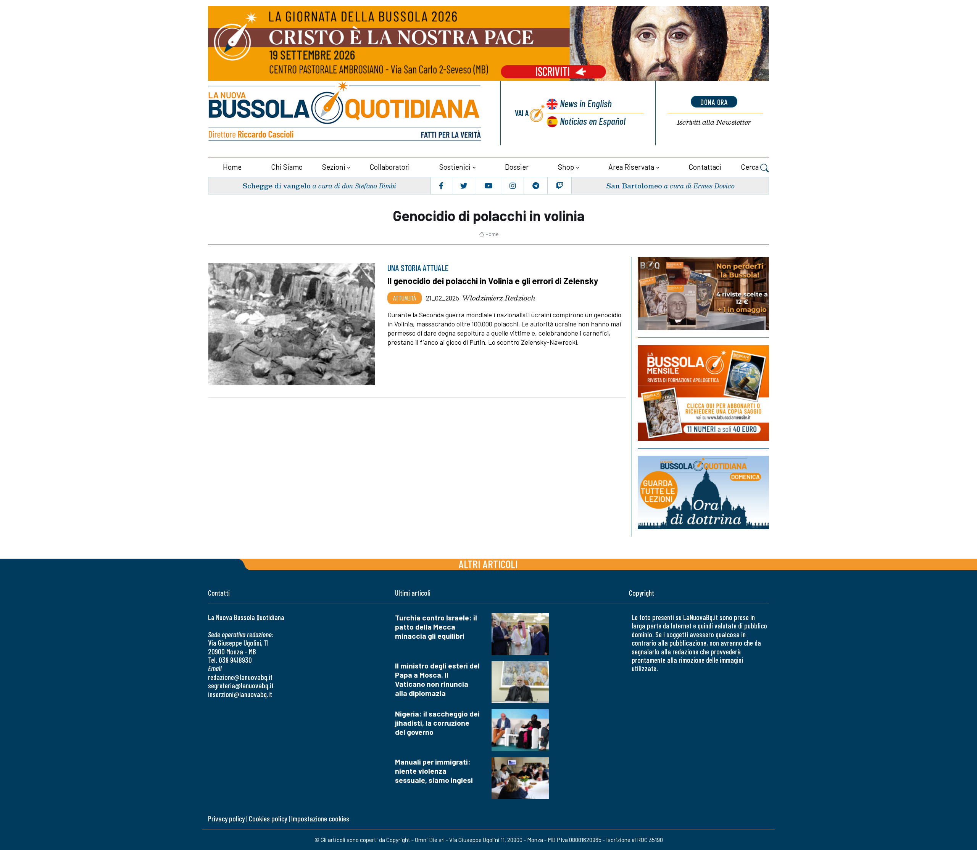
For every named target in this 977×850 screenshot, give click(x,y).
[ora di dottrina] (703, 492)
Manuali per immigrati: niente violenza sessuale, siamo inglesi (434, 770)
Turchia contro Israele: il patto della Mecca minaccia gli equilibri (436, 626)
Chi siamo (287, 166)
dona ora (714, 101)
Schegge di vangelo (276, 185)
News (586, 103)
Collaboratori (389, 166)
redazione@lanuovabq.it (240, 677)
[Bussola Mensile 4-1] (703, 293)
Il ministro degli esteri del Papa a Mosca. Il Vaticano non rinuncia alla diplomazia (437, 679)
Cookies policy (268, 818)
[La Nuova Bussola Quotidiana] (345, 113)
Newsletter (714, 122)
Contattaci (704, 166)
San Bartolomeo (634, 185)
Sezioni (333, 166)
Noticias (593, 121)
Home (232, 166)
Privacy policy (226, 818)
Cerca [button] (750, 166)
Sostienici (455, 166)
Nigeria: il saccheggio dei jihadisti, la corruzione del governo (437, 722)
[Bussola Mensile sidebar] (703, 393)
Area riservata (631, 166)
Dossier (517, 166)
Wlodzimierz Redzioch (498, 298)
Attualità (404, 298)
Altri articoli (488, 563)
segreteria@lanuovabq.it (241, 685)
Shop (566, 166)
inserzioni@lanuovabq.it (240, 694)
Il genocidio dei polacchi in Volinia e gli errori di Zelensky (492, 280)
